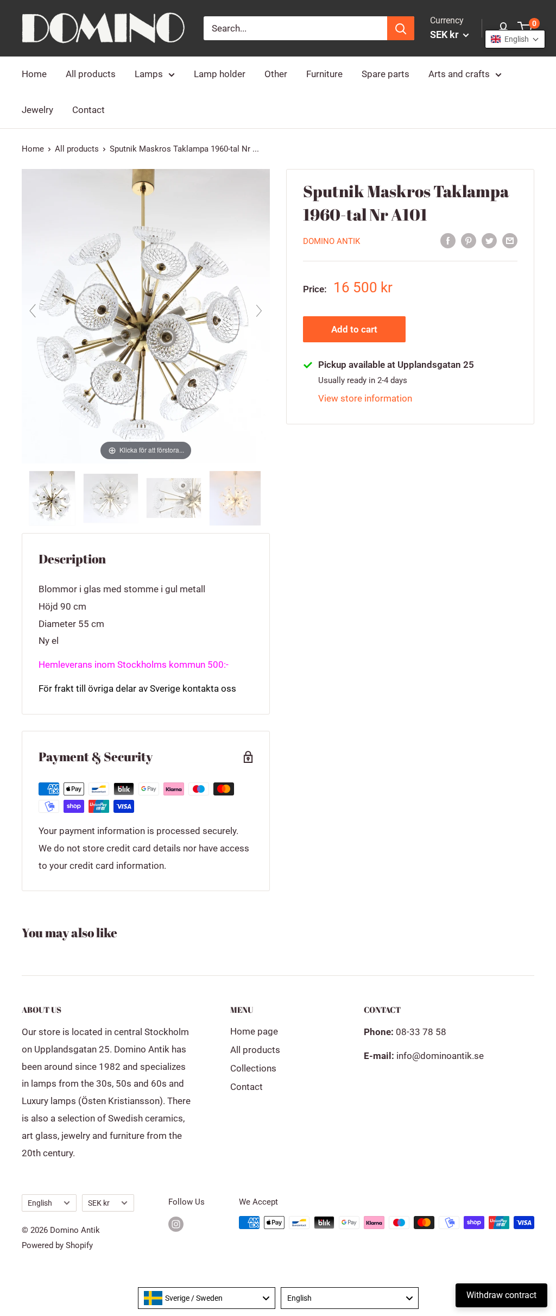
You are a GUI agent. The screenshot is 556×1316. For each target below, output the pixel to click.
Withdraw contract (501, 1295)
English (40, 1203)
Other (275, 73)
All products (91, 73)
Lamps (149, 73)
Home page (254, 1031)
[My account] (503, 28)
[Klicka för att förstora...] (146, 315)
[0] (525, 28)
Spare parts (385, 73)
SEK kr (99, 1203)
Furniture (324, 73)
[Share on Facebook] (448, 240)
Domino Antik (331, 241)
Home (34, 73)
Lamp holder (219, 73)
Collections (253, 1068)
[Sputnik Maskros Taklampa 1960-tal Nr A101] (53, 498)
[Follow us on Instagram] (176, 1224)
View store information (365, 398)
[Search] (400, 28)
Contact (88, 109)
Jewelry (37, 109)
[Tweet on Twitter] (489, 240)
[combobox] (207, 1298)
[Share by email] (509, 240)
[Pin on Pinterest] (468, 240)
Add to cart (354, 329)
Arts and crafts (459, 73)
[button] (515, 39)
